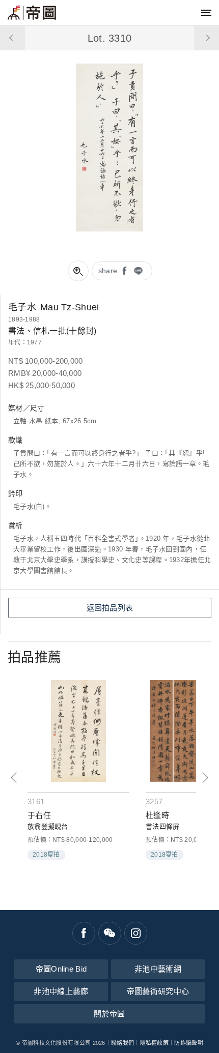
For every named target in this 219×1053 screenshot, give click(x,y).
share (108, 271)
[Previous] (14, 778)
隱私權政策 (154, 1043)
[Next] (205, 778)
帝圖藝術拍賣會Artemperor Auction (32, 12)
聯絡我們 (122, 1043)
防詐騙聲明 (188, 1043)
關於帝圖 (109, 1013)
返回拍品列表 (110, 607)
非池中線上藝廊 (61, 991)
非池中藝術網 (157, 968)
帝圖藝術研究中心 (158, 991)
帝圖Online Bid (61, 968)
